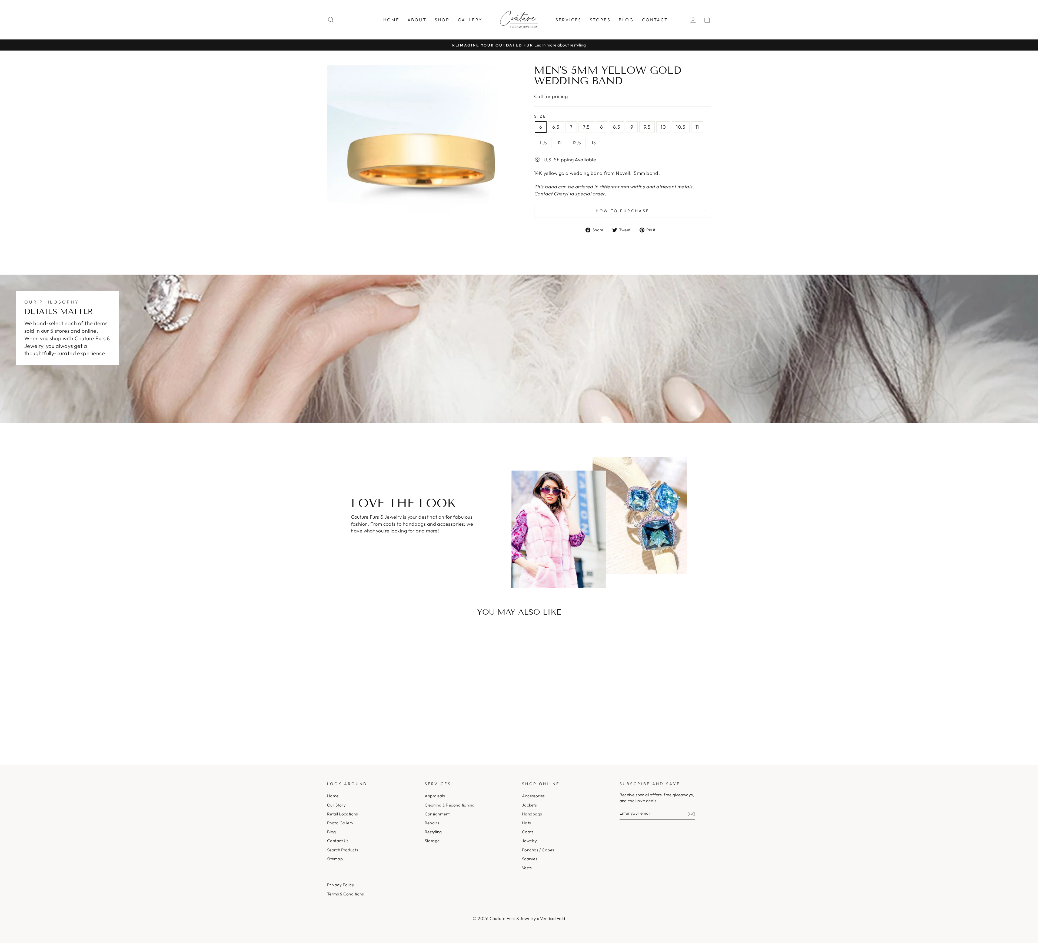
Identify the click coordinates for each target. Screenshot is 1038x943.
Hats (526, 822)
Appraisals (435, 795)
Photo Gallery (340, 822)
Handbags (532, 814)
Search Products (342, 849)
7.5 (586, 127)
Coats (527, 831)
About (417, 19)
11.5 (543, 142)
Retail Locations (342, 814)
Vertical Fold (552, 918)
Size (540, 116)
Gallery (470, 19)
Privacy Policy (340, 884)
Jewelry (529, 840)
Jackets (529, 805)
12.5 (576, 142)
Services (568, 19)
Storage (432, 840)
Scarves (529, 858)
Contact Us (337, 840)
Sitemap (335, 858)
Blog (626, 19)
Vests (526, 867)
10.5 (680, 127)
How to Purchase (623, 210)
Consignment (437, 814)
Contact (655, 19)
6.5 (555, 127)
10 (663, 127)
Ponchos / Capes (538, 849)
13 (593, 142)
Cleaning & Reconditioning (450, 805)
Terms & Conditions (345, 894)
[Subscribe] (691, 813)
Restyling (433, 831)
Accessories (533, 795)
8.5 (616, 127)
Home (391, 19)
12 (559, 142)
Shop (442, 19)
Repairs (432, 822)
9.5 (647, 127)
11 (697, 127)
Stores (600, 19)
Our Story (336, 805)
